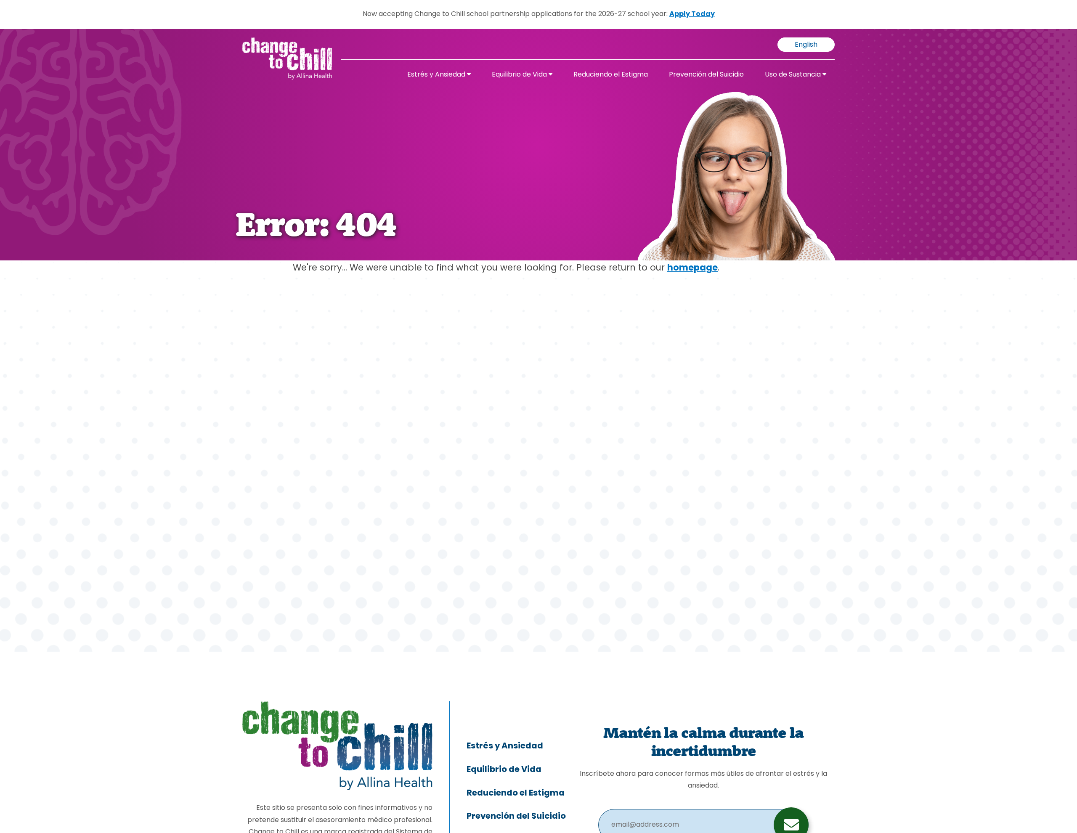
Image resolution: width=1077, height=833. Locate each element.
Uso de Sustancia (793, 75)
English (806, 45)
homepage (692, 268)
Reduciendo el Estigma (610, 75)
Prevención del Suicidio (706, 75)
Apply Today (692, 14)
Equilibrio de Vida (520, 75)
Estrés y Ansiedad (437, 75)
